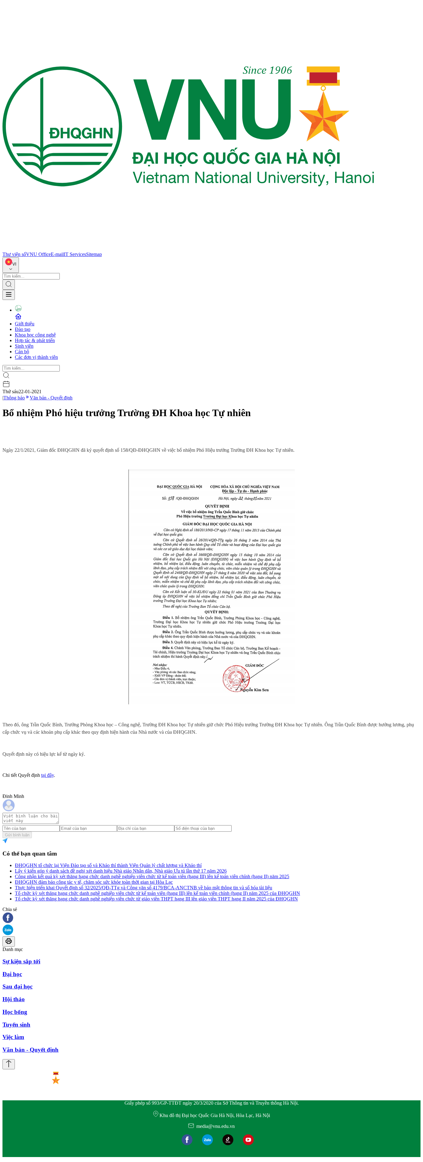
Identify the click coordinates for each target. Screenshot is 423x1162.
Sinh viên (24, 346)
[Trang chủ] (188, 248)
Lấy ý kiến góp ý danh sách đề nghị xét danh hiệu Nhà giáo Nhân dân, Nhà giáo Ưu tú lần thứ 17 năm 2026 (121, 871)
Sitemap (94, 254)
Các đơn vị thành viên (36, 357)
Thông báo (14, 397)
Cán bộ (22, 351)
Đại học (12, 974)
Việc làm (13, 1037)
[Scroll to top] (8, 1064)
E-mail (57, 254)
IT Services (75, 254)
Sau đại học (17, 986)
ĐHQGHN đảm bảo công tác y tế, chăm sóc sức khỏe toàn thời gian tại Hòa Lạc (94, 882)
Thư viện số (14, 254)
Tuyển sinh (16, 1024)
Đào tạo (22, 329)
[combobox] (10, 265)
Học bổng (14, 1012)
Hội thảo (13, 999)
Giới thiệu (24, 323)
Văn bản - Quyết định (51, 397)
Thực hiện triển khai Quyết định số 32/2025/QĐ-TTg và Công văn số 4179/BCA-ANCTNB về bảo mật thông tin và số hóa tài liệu (143, 887)
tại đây (47, 775)
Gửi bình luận (17, 835)
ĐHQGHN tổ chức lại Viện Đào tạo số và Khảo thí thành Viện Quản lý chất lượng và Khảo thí (108, 865)
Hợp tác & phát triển (35, 340)
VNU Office (38, 254)
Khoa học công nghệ (35, 334)
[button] (211, 918)
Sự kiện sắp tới (21, 961)
